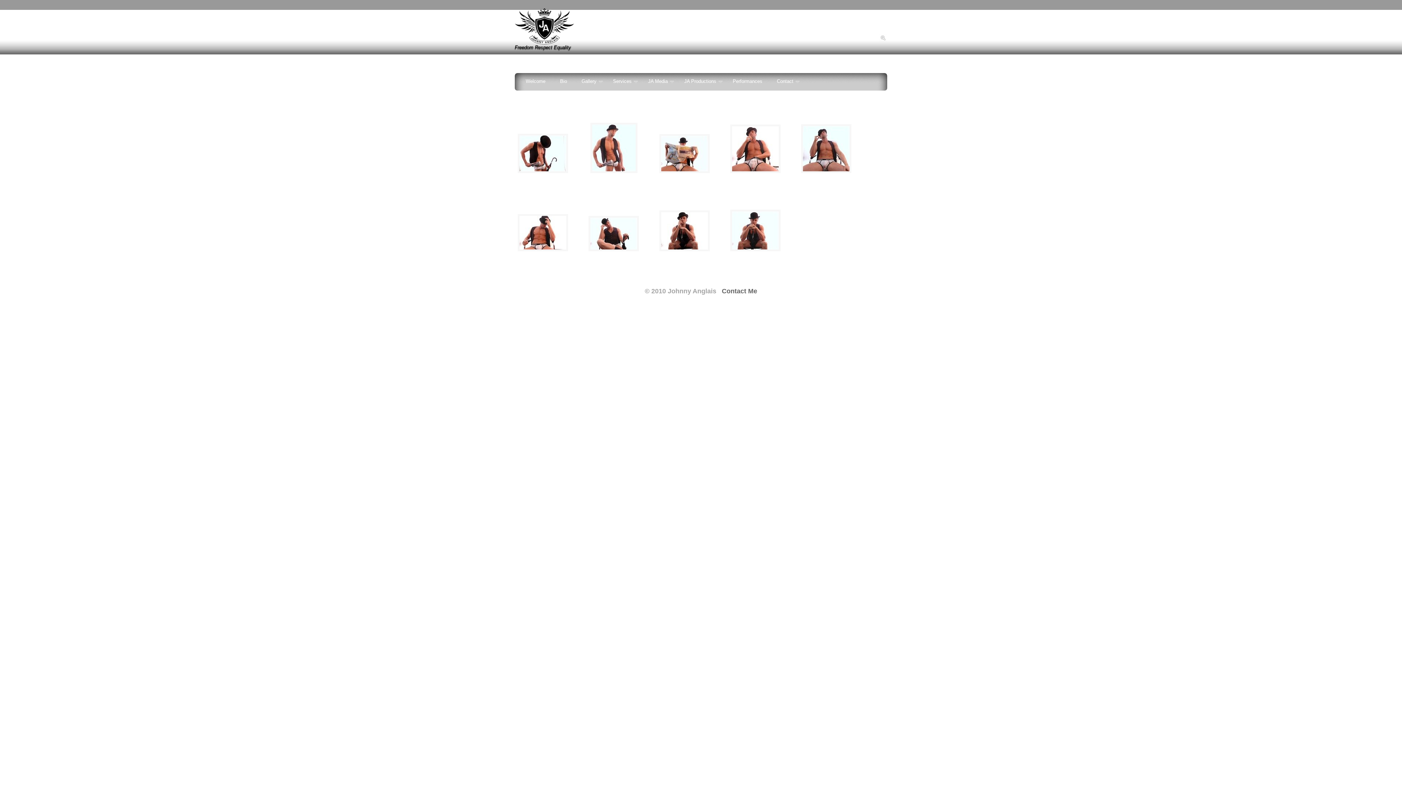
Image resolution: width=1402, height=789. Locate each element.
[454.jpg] (543, 249)
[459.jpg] (826, 171)
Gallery (589, 81)
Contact (785, 81)
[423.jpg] (684, 249)
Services (622, 81)
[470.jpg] (755, 171)
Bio (563, 81)
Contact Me (739, 291)
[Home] (545, 43)
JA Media (658, 81)
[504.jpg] (543, 171)
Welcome (535, 81)
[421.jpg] (755, 249)
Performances (747, 81)
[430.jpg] (614, 249)
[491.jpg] (613, 171)
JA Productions (700, 81)
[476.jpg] (684, 171)
